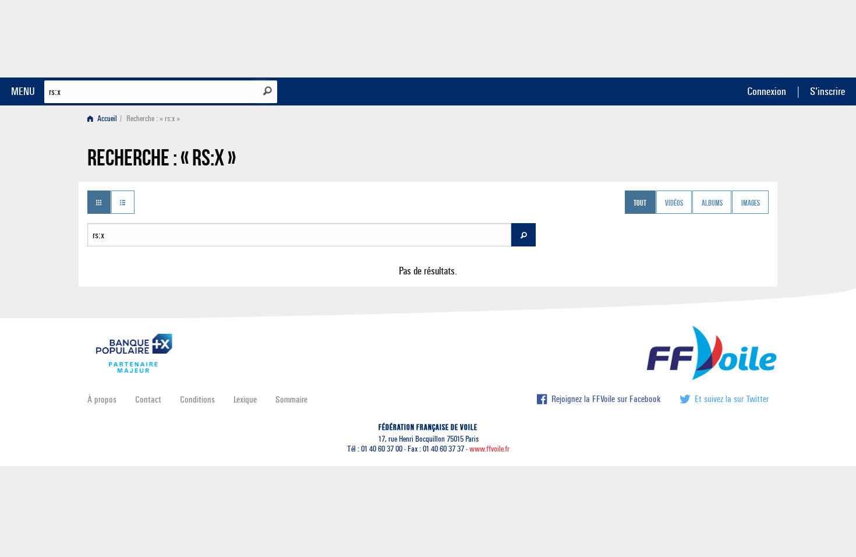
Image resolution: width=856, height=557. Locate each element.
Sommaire (291, 399)
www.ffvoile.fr (489, 449)
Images (750, 203)
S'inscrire (827, 91)
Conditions (197, 399)
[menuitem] (104, 119)
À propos (101, 399)
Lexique (245, 399)
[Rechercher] (267, 91)
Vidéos (674, 203)
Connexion (766, 91)
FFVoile (695, 37)
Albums (712, 203)
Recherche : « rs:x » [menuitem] (153, 119)
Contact (148, 399)
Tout (640, 203)
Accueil (106, 119)
